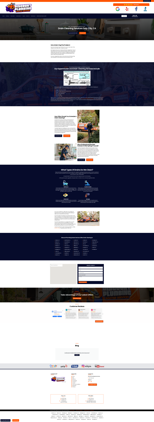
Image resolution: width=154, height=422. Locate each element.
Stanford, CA (94, 243)
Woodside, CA (94, 249)
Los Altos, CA (76, 240)
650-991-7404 (57, 228)
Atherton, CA (57, 240)
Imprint (62, 410)
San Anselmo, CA (85, 245)
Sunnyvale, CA (94, 245)
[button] (82, 33)
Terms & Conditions (79, 410)
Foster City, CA (67, 245)
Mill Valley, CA (76, 247)
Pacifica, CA (85, 240)
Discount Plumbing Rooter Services (87, 98)
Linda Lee (94, 309)
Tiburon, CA (94, 247)
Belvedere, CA (57, 243)
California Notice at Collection (89, 410)
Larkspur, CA (67, 254)
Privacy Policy (72, 410)
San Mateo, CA (94, 240)
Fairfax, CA (66, 243)
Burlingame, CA (57, 249)
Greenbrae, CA (67, 247)
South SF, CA (85, 254)
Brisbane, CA (57, 245)
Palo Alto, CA (65, 417)
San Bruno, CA (85, 247)
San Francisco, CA (86, 251)
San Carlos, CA (85, 249)
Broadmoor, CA (57, 247)
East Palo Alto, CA (67, 240)
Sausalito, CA (85, 253)
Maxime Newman (83, 309)
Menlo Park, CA (76, 243)
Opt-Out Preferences (67, 410)
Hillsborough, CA (67, 251)
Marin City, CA (64, 416)
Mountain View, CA (77, 253)
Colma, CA (57, 251)
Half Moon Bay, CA (67, 249)
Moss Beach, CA (76, 251)
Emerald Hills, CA (62, 414)
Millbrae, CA (76, 245)
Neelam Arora (70, 309)
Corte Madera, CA (58, 253)
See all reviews (55, 316)
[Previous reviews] (64, 313)
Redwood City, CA (77, 254)
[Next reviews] (102, 313)
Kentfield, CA (67, 253)
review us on (59, 316)
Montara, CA (76, 249)
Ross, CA (84, 243)
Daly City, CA (57, 254)
